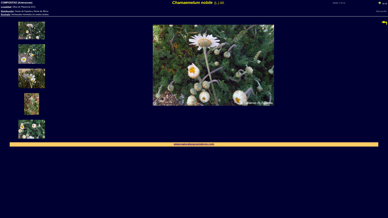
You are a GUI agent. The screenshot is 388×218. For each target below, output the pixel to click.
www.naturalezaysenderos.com (194, 144)
